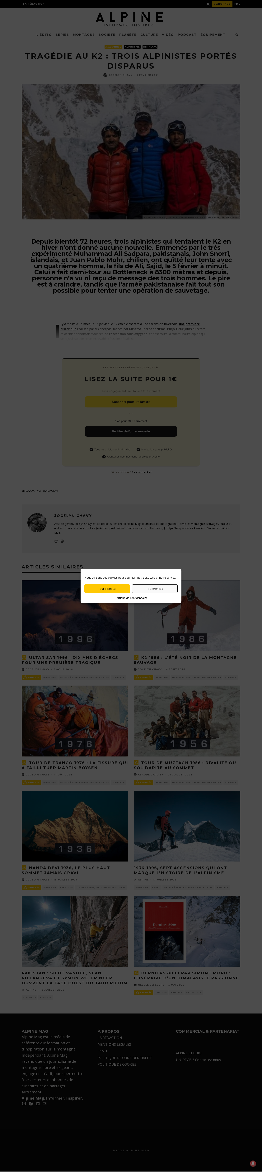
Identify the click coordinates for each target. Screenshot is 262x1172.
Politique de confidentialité (131, 598)
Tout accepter (107, 589)
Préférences (155, 589)
